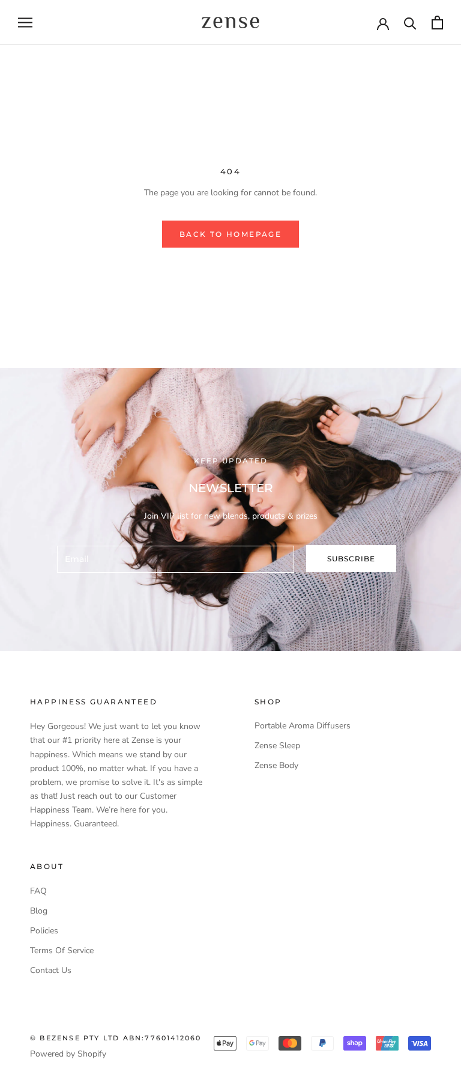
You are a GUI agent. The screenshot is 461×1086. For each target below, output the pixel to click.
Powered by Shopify (68, 1054)
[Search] (410, 22)
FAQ (38, 891)
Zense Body (276, 765)
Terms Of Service (62, 950)
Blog (38, 911)
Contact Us (50, 970)
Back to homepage (230, 234)
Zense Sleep (277, 745)
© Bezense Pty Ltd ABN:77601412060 (116, 1038)
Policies (44, 930)
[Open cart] (437, 22)
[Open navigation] (25, 22)
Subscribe (351, 558)
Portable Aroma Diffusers (303, 725)
